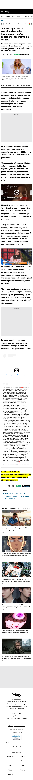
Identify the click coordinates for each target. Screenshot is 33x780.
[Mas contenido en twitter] (16, 746)
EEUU (11, 499)
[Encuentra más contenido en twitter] (7, 54)
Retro (22, 765)
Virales (10, 770)
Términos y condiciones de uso (16, 726)
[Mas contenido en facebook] (13, 746)
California (8, 16)
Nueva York (19, 16)
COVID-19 (16, 496)
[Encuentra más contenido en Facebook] (3, 54)
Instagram (8, 496)
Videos (22, 756)
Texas (13, 16)
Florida (2, 16)
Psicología (26, 16)
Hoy (23, 493)
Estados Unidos (19, 499)
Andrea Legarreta (8, 493)
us (10, 761)
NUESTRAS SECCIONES (16, 752)
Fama (10, 765)
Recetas (22, 770)
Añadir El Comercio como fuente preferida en (16, 24)
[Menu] (3, 11)
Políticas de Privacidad (16, 729)
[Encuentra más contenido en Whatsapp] (11, 54)
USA (6, 499)
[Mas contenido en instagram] (19, 746)
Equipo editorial (16, 699)
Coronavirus (25, 496)
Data (22, 761)
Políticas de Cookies (16, 732)
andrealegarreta (25, 464)
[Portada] (16, 697)
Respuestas (10, 756)
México (18, 493)
